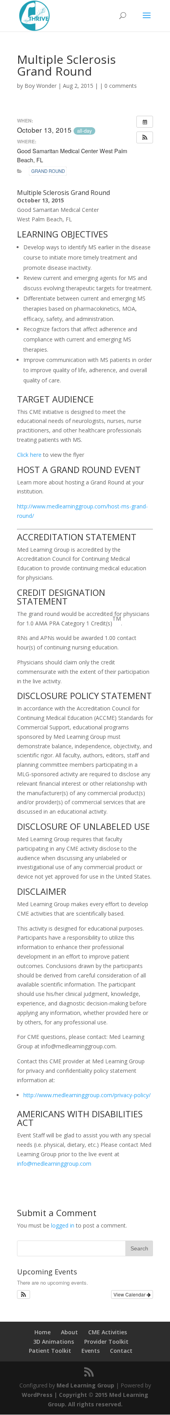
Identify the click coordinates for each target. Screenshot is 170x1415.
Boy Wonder (41, 85)
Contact (121, 1350)
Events (90, 1350)
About (69, 1332)
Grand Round (48, 171)
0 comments (120, 85)
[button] (145, 137)
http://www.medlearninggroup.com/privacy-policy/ (87, 1095)
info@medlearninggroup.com (54, 1163)
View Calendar (130, 1294)
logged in (62, 1225)
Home (42, 1332)
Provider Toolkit (106, 1341)
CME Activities (107, 1332)
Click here (29, 454)
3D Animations (53, 1341)
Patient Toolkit (50, 1350)
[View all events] (144, 122)
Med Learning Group (85, 1385)
